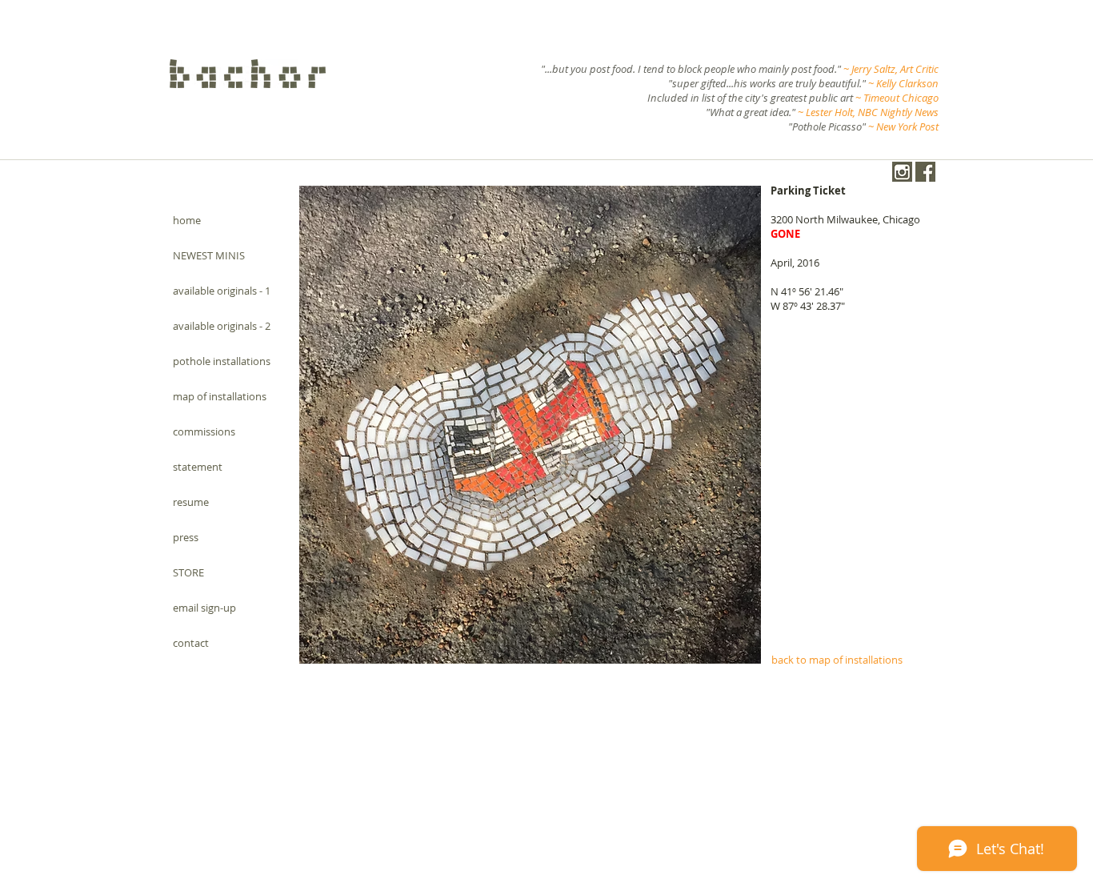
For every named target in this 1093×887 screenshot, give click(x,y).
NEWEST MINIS (209, 255)
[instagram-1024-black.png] (902, 172)
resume (191, 502)
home (187, 220)
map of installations (219, 396)
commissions (204, 431)
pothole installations (221, 361)
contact (191, 643)
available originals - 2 (221, 326)
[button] (530, 425)
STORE (188, 572)
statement (197, 467)
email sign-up (204, 607)
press (185, 537)
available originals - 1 (221, 290)
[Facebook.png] (925, 172)
